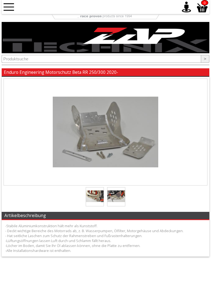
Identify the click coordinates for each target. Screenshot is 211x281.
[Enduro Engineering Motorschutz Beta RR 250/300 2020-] (105, 183)
